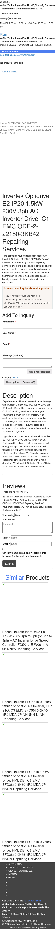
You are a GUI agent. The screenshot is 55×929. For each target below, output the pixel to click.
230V (10, 126)
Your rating (8, 515)
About (5, 83)
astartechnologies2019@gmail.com (17, 54)
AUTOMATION (9, 101)
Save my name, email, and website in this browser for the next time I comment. (24, 554)
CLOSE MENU (10, 71)
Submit (9, 563)
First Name (9, 321)
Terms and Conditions (20, 927)
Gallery (12, 877)
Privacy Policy (39, 927)
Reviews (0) (29, 382)
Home (5, 77)
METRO (6, 107)
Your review (9, 519)
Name (6, 537)
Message (13, 355)
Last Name (9, 332)
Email (6, 344)
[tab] (12, 382)
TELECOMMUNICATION (15, 89)
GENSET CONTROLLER (15, 95)
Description (12, 382)
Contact (6, 113)
